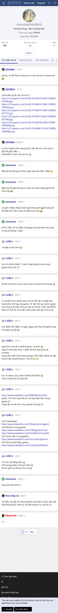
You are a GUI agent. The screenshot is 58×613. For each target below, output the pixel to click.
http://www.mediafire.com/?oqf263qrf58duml (25, 445)
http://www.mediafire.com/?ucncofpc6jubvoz (25, 439)
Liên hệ (4, 587)
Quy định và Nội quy (10, 592)
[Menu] (4, 3)
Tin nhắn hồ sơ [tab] (9, 60)
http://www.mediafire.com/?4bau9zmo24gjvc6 (25, 424)
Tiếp (31, 531)
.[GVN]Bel (10, 69)
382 (5, 45)
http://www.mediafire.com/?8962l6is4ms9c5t (24, 395)
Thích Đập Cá (12, 495)
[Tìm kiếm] (54, 3)
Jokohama (10, 165)
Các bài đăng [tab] (41, 60)
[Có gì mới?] (49, 3)
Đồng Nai (39, 28)
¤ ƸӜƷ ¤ (9, 241)
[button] (28, 581)
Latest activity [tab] (25, 60)
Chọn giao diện (10, 576)
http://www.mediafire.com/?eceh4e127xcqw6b (25, 433)
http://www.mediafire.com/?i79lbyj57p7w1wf (24, 430)
